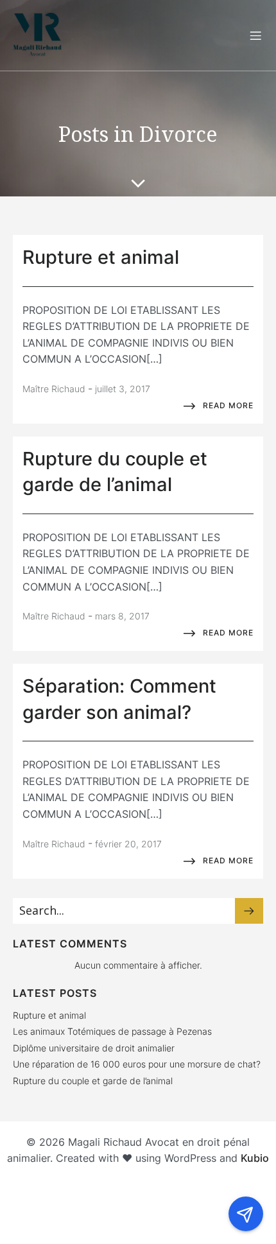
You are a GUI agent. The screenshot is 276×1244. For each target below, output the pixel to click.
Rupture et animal (49, 1015)
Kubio (255, 1158)
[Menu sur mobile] (255, 35)
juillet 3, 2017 (122, 388)
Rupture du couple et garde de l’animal (93, 1080)
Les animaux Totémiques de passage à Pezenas (112, 1031)
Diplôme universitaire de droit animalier (94, 1047)
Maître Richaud (53, 388)
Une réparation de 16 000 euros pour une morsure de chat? (137, 1063)
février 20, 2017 (128, 843)
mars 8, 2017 (122, 615)
